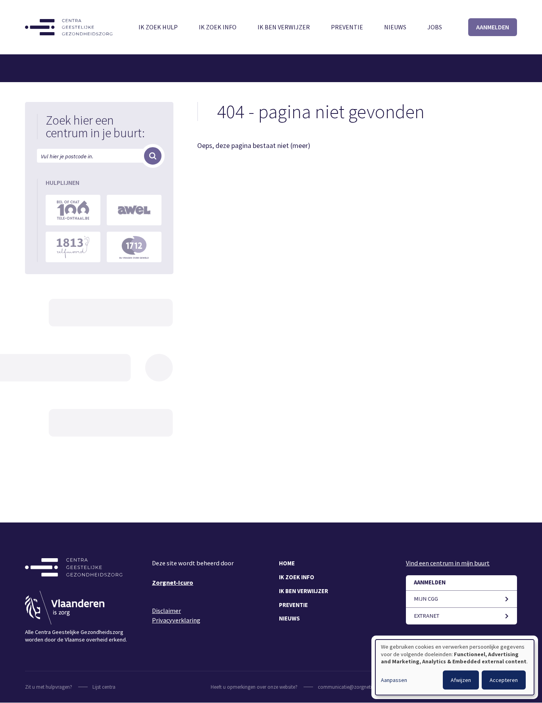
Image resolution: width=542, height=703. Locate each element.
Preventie (347, 27)
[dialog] (454, 667)
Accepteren (504, 680)
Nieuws (395, 27)
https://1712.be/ (134, 247)
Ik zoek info (217, 27)
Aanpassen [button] (394, 680)
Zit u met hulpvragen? (48, 687)
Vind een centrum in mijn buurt (448, 563)
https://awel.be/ (134, 210)
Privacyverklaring (176, 620)
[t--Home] (68, 27)
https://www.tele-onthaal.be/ (73, 210)
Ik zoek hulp (158, 27)
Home (287, 563)
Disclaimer (166, 611)
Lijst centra (103, 687)
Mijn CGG (426, 598)
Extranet (426, 615)
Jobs (434, 27)
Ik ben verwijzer (284, 27)
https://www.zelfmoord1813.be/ (73, 247)
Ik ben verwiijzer (303, 591)
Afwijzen (461, 680)
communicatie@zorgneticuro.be (353, 687)
